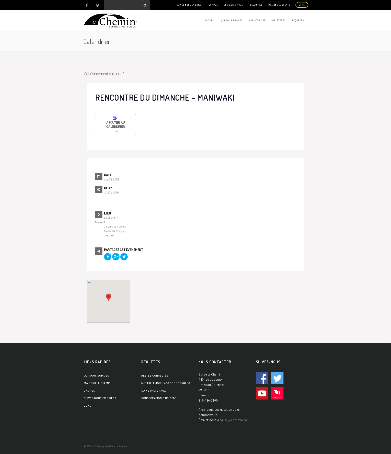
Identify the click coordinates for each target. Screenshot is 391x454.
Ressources (255, 5)
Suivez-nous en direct (190, 5)
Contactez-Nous (233, 5)
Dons (302, 5)
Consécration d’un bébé (159, 398)
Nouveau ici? (257, 20)
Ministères (278, 20)
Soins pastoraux (153, 390)
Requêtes (298, 20)
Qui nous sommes (232, 20)
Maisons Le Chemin (279, 5)
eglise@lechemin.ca (233, 420)
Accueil (210, 20)
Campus (213, 5)
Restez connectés (154, 375)
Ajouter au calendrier (115, 124)
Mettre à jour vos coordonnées (165, 383)
